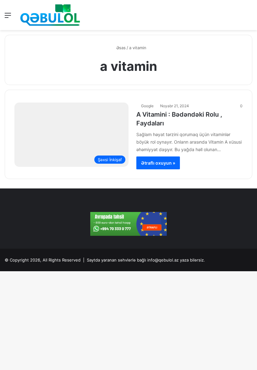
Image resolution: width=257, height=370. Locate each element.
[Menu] (8, 17)
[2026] (50, 15)
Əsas (120, 47)
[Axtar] (249, 17)
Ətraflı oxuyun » (158, 163)
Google (147, 105)
